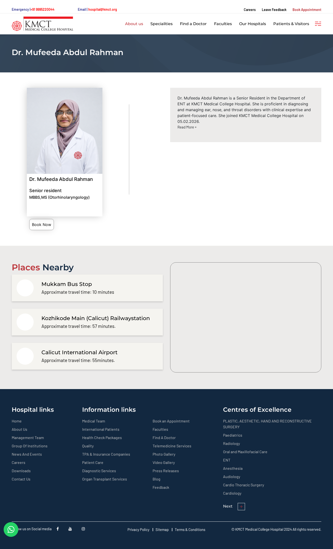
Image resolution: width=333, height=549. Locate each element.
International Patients (100, 429)
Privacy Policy (138, 529)
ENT (226, 460)
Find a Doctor (193, 23)
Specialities (161, 23)
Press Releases (166, 470)
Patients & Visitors (291, 23)
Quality (88, 445)
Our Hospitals (252, 23)
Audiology (231, 476)
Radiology (231, 443)
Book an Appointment (171, 421)
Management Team (28, 437)
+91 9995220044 (42, 9)
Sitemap (162, 529)
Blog (156, 479)
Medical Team (93, 421)
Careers (250, 10)
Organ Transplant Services (104, 479)
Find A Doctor (164, 437)
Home (17, 421)
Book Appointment (307, 10)
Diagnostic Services (99, 470)
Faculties (223, 23)
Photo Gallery (164, 454)
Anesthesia (233, 468)
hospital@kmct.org (102, 9)
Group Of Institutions (30, 445)
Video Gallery (164, 462)
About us (134, 23)
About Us (19, 429)
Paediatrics (232, 435)
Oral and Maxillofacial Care (245, 451)
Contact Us (21, 479)
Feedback (161, 487)
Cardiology (232, 493)
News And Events (27, 454)
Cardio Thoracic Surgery (243, 484)
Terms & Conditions (190, 529)
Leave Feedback (274, 10)
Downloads (21, 470)
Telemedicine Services (172, 445)
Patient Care (92, 462)
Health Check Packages (102, 437)
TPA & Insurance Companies (106, 454)
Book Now (41, 224)
